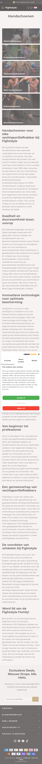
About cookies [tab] (21, 360)
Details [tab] (34, 360)
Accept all (21, 398)
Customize (21, 403)
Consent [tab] (7, 360)
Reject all (21, 408)
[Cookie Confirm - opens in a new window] (30, 354)
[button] (39, 354)
